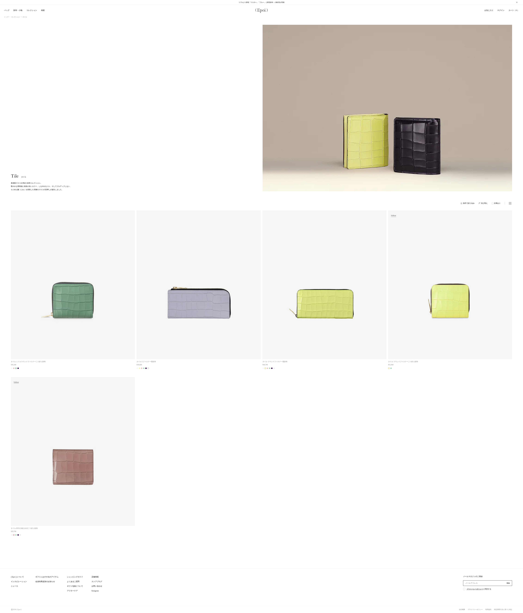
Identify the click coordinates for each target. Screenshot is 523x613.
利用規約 (488, 609)
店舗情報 (95, 577)
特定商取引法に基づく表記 (503, 609)
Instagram (95, 591)
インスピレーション (19, 581)
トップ (6, 17)
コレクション (15, 17)
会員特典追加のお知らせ (45, 581)
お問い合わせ (97, 586)
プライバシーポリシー (475, 589)
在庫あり (497, 203)
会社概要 (462, 609)
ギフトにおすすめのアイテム (46, 577)
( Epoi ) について (17, 577)
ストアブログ (97, 581)
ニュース (14, 586)
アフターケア (72, 591)
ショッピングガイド (75, 577)
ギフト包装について (75, 586)
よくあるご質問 (73, 581)
